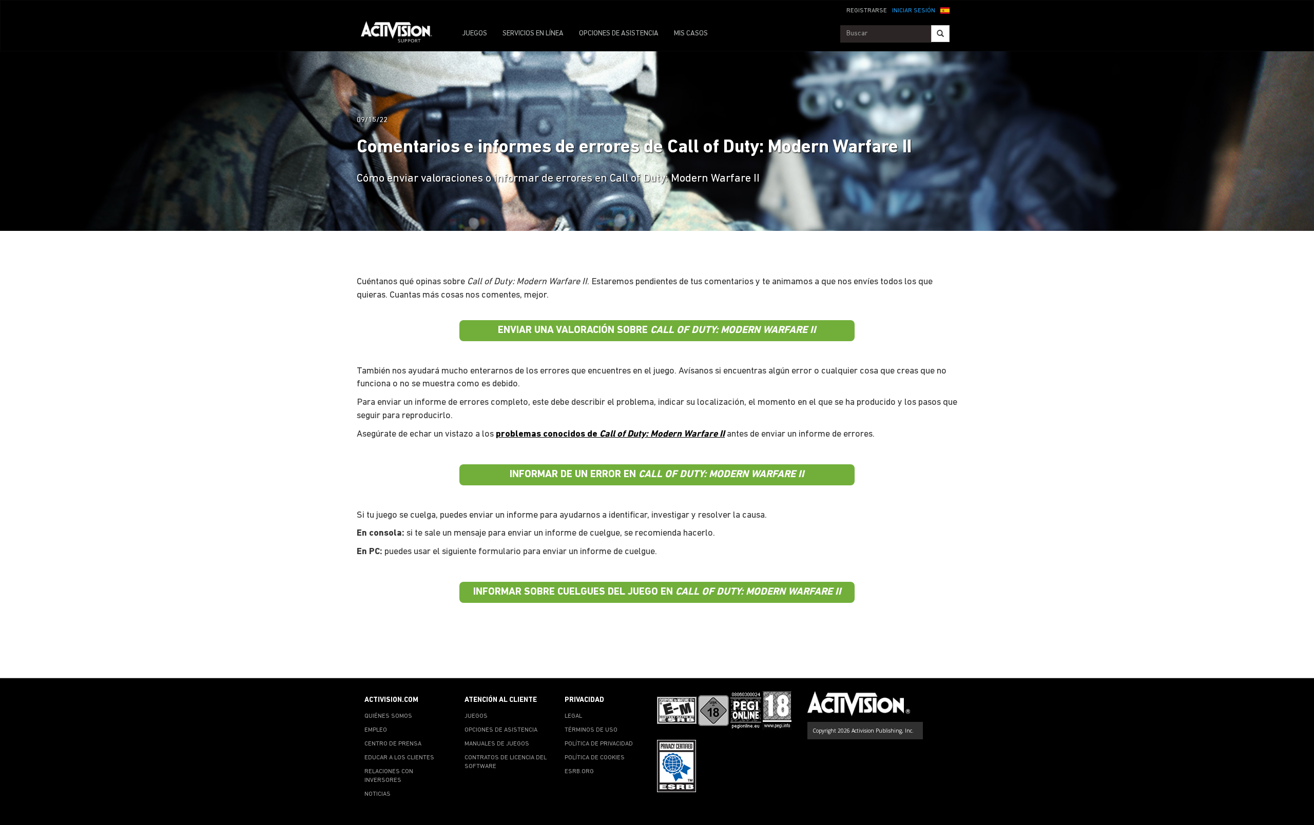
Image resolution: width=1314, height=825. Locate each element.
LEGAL (573, 716)
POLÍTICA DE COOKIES (595, 758)
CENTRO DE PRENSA (392, 744)
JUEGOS (474, 33)
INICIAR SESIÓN (913, 11)
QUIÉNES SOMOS (388, 716)
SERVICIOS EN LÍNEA (533, 33)
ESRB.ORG (579, 772)
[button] (945, 10)
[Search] (940, 33)
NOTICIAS (377, 794)
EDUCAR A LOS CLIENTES (399, 758)
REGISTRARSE (866, 11)
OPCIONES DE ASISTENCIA (619, 33)
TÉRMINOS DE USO (591, 730)
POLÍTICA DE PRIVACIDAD (599, 744)
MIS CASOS (691, 33)
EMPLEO (375, 730)
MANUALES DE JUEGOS (497, 744)
